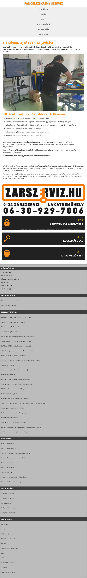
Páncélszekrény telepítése (9, 332)
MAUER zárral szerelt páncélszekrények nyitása (16, 341)
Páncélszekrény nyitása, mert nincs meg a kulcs (16, 317)
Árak (43, 19)
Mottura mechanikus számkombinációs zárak (15, 453)
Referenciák (43, 29)
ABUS (3, 529)
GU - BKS (4, 567)
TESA (2, 553)
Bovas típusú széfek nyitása (9, 417)
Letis (43, 14)
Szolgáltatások (43, 24)
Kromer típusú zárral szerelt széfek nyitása (14, 398)
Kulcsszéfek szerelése (8, 375)
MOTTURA (4, 524)
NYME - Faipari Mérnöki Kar (9, 548)
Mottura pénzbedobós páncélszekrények (14, 477)
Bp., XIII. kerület (6, 503)
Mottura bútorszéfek (7, 467)
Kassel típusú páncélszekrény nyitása (12, 408)
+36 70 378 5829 (6, 289)
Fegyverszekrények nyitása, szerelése (13, 355)
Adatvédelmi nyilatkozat (8, 306)
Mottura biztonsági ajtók (8, 448)
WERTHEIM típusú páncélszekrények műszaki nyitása (17, 351)
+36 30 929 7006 (6, 276)
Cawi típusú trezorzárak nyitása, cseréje (13, 422)
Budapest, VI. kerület (7, 498)
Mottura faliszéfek (7, 463)
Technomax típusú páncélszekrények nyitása (15, 413)
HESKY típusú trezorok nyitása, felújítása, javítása (16, 432)
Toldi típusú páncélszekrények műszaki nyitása (15, 379)
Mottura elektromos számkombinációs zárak (15, 458)
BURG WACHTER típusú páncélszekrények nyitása (16, 346)
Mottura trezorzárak (7, 444)
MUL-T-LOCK (5, 534)
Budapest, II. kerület (7, 494)
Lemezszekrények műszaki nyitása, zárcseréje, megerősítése (20, 360)
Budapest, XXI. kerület (8, 513)
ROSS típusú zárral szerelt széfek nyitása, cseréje (16, 384)
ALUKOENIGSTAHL (7, 563)
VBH (2, 558)
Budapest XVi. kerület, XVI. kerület (11, 508)
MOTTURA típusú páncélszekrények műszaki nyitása (17, 336)
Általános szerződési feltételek (10, 301)
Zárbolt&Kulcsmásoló (8, 572)
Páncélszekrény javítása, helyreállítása (13, 322)
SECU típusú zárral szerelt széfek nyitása (14, 389)
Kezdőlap (43, 9)
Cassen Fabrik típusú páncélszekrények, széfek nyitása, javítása (21, 427)
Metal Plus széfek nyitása (9, 394)
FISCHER (3, 544)
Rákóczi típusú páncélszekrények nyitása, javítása (16, 370)
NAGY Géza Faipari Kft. (8, 539)
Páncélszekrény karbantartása (10, 327)
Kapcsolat (43, 34)
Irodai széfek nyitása (7, 365)
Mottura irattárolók (7, 472)
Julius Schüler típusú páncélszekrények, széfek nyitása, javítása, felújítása (24, 403)
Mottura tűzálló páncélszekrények (11, 482)
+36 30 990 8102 (6, 282)
